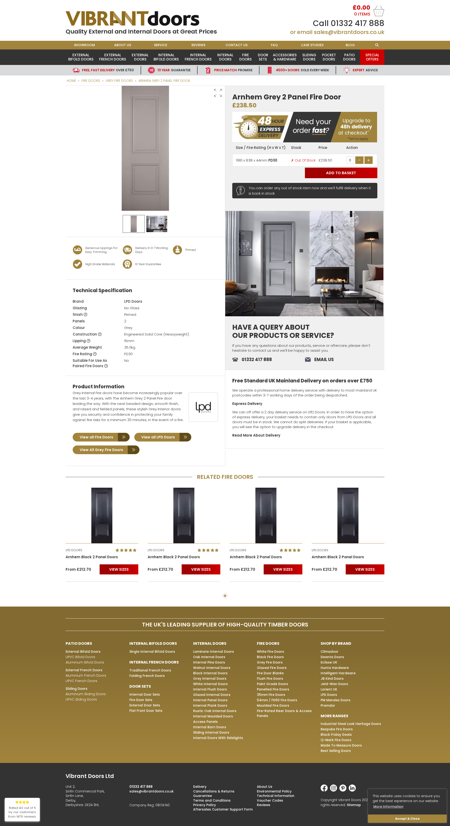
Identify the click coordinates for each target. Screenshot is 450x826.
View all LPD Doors (158, 437)
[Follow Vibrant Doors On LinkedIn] (353, 790)
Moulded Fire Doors (273, 705)
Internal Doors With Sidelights (218, 737)
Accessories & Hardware (285, 57)
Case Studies (312, 45)
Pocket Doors (329, 57)
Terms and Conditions (212, 800)
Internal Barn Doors (209, 727)
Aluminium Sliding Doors (86, 694)
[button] (218, 93)
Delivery (199, 786)
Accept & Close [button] (407, 819)
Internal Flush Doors (210, 689)
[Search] (376, 45)
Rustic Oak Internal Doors (214, 711)
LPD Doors (133, 301)
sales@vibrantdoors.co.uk (349, 32)
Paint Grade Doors (272, 684)
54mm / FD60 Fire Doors (277, 700)
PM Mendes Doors (335, 700)
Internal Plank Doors (210, 705)
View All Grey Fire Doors (101, 449)
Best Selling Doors (336, 750)
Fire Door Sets (140, 700)
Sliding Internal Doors (211, 732)
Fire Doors (245, 57)
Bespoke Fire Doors (337, 729)
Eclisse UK (329, 662)
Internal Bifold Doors (166, 57)
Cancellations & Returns (213, 791)
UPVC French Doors (81, 681)
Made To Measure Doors (341, 745)
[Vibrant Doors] (145, 18)
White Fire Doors (270, 651)
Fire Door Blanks (270, 673)
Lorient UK (329, 689)
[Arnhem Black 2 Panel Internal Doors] (102, 515)
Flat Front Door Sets (145, 710)
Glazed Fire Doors (272, 667)
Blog (350, 45)
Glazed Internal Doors (211, 694)
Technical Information (275, 795)
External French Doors (112, 57)
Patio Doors (349, 57)
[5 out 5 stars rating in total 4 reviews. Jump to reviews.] (127, 550)
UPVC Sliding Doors (81, 699)
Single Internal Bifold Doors (152, 651)
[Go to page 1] (225, 595)
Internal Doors (225, 57)
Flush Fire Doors (270, 678)
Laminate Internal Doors (213, 651)
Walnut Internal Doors (211, 667)
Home (71, 80)
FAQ (274, 45)
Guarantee (174, 70)
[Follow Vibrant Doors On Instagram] (334, 790)
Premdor (328, 705)
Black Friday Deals (336, 734)
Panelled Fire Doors (273, 689)
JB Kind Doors (332, 678)
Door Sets (263, 57)
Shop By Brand (336, 643)
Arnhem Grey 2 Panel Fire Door (164, 80)
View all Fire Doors (96, 437)
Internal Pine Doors (209, 662)
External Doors (140, 57)
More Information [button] (388, 806)
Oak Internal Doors (209, 657)
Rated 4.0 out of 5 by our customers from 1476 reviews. (22, 812)
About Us (122, 45)
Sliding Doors (309, 57)
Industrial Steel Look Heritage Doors (351, 723)
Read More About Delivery (256, 435)
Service (160, 45)
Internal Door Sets (144, 694)
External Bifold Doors (81, 57)
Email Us (324, 359)
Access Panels (205, 721)
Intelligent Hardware (338, 673)
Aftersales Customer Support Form (223, 809)
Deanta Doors (332, 657)
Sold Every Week (302, 70)
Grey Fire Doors (119, 80)
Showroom (84, 45)
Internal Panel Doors (210, 700)
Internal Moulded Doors (213, 716)
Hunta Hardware (335, 667)
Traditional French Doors (150, 670)
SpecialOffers (372, 57)
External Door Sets (144, 705)
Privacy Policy (204, 805)
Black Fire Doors (270, 657)
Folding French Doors (147, 675)
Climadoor (329, 651)
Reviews (198, 45)
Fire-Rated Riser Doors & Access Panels (284, 713)
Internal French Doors (198, 57)
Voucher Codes (270, 800)
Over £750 (108, 70)
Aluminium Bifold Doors (85, 662)
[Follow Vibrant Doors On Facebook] (325, 790)
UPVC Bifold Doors (80, 657)
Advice (365, 70)
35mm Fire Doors (271, 694)
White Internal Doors (210, 684)
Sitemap (354, 805)
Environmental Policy (274, 791)
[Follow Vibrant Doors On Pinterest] (344, 790)
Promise (233, 70)
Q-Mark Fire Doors (336, 740)
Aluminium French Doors (86, 675)
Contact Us (236, 45)
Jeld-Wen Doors (334, 684)
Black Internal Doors (210, 673)
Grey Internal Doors (209, 678)
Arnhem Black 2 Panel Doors (92, 557)
